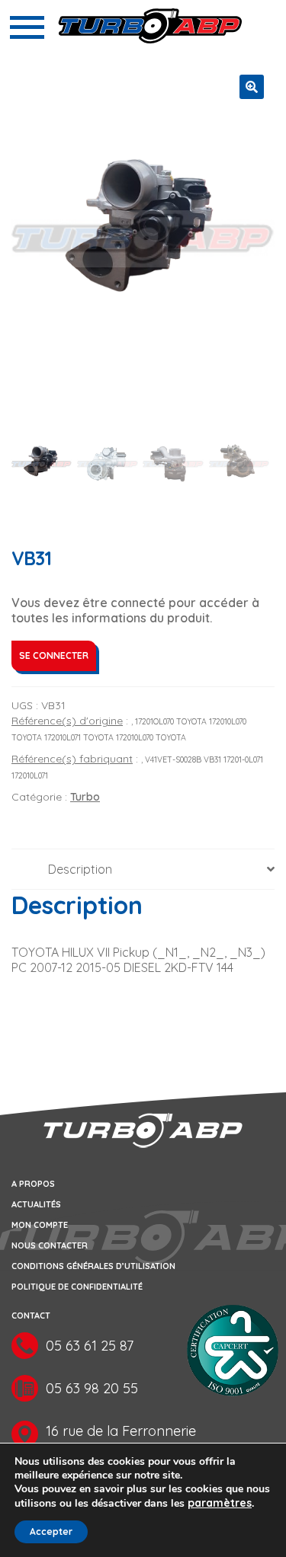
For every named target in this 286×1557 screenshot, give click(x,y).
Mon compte (39, 1225)
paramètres (220, 1503)
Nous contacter (49, 1245)
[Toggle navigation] (27, 27)
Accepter (51, 1531)
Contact (30, 1315)
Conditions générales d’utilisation (93, 1266)
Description (80, 869)
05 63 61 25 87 (89, 1345)
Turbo (85, 797)
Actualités (36, 1204)
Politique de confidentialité (77, 1286)
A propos (33, 1183)
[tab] (143, 869)
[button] (251, 87)
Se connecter (53, 655)
